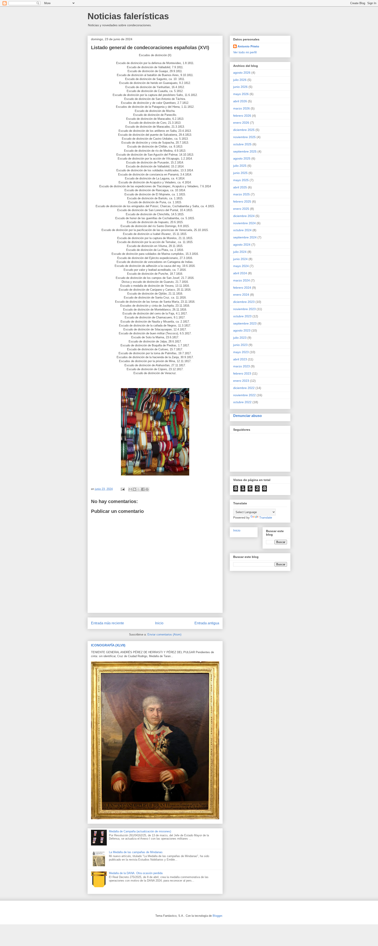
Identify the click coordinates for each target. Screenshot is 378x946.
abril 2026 (240, 101)
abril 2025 (240, 187)
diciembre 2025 (244, 130)
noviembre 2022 (244, 395)
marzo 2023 (241, 366)
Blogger (217, 915)
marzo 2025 (241, 194)
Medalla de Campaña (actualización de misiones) (140, 831)
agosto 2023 (241, 330)
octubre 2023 (242, 316)
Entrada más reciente (107, 623)
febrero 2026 (242, 115)
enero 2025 (241, 208)
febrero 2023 (242, 373)
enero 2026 (241, 122)
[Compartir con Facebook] (143, 489)
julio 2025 (240, 165)
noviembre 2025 (244, 137)
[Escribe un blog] (134, 489)
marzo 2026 (241, 108)
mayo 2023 (241, 352)
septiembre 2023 (245, 323)
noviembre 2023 (244, 309)
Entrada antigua (206, 623)
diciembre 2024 (244, 216)
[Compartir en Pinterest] (147, 489)
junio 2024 (240, 259)
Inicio (159, 623)
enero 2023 (241, 380)
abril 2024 (240, 273)
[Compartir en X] (138, 489)
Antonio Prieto (248, 46)
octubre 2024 (242, 230)
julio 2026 (240, 80)
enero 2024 (241, 294)
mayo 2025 (241, 180)
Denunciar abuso (247, 416)
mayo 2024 (241, 266)
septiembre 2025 (245, 151)
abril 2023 (240, 359)
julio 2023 (240, 337)
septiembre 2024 (245, 237)
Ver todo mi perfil (245, 52)
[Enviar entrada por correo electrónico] (122, 489)
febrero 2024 (242, 287)
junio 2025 (240, 173)
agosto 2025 (241, 158)
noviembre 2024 (244, 223)
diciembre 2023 (244, 302)
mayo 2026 (241, 94)
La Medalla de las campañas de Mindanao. (136, 852)
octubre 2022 (242, 402)
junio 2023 (240, 345)
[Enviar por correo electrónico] (130, 489)
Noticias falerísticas (128, 16)
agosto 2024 (241, 244)
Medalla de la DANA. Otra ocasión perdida (136, 873)
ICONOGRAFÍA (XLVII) (108, 645)
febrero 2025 (242, 201)
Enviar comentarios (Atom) (164, 634)
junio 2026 (240, 87)
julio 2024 (240, 251)
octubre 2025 (242, 144)
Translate (265, 517)
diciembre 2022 (244, 388)
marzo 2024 (241, 280)
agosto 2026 (241, 72)
